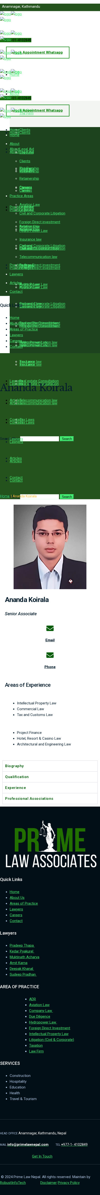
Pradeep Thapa (22, 945)
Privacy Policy (69, 1183)
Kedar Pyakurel (22, 951)
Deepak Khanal (22, 968)
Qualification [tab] (17, 777)
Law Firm (36, 1051)
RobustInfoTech (13, 1183)
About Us (17, 323)
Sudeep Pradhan (23, 974)
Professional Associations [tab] (29, 798)
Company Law (41, 1011)
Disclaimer (48, 1183)
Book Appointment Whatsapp (38, 52)
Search (67, 439)
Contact (16, 346)
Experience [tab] (15, 788)
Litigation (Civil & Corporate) (51, 1040)
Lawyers (16, 335)
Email (50, 640)
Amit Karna (18, 963)
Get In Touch (42, 1156)
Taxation (36, 1045)
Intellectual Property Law (48, 1034)
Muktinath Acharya (24, 957)
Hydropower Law (43, 1022)
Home (14, 317)
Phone (50, 667)
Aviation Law (39, 1005)
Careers (16, 341)
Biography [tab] (14, 766)
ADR (32, 999)
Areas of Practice (24, 329)
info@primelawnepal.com (25, 23)
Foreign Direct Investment (49, 1028)
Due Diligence (39, 1016)
